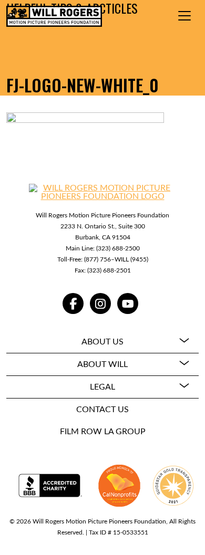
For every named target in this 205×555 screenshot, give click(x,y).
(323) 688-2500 (118, 248)
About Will (102, 364)
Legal (102, 387)
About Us (102, 342)
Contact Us (102, 409)
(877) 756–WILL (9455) (116, 259)
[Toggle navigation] (184, 16)
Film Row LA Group (103, 431)
